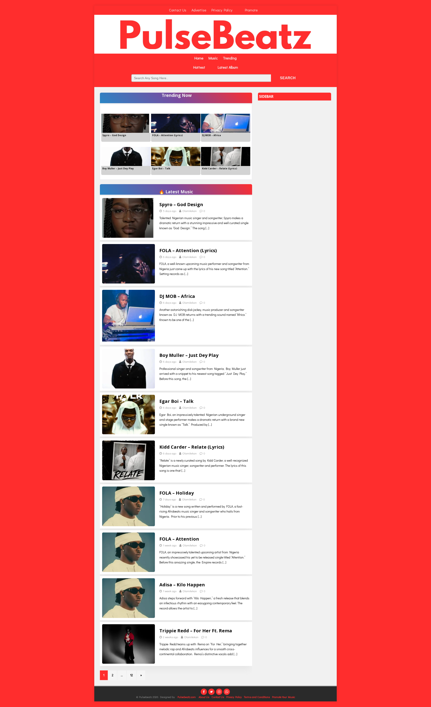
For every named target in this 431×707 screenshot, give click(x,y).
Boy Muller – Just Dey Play (188, 355)
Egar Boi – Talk (176, 401)
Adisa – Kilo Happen (182, 585)
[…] (207, 228)
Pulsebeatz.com (187, 697)
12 (131, 675)
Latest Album (228, 67)
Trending (230, 58)
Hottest (199, 67)
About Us (204, 697)
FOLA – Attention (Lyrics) (188, 250)
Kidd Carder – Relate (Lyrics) (191, 447)
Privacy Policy (221, 10)
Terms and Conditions (257, 697)
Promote (251, 10)
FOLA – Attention (179, 539)
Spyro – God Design (181, 204)
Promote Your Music (283, 697)
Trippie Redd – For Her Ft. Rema (195, 631)
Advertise (198, 10)
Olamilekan (189, 211)
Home (198, 58)
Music (213, 58)
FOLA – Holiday (176, 493)
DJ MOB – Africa (177, 296)
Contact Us (177, 10)
